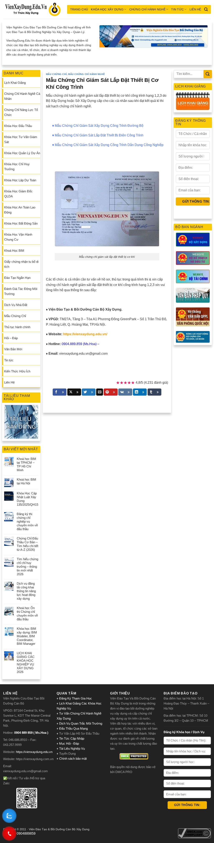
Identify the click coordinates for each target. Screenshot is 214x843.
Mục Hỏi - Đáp (69, 743)
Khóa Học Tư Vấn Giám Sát (20, 139)
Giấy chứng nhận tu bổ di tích (21, 264)
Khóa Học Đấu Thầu (18, 126)
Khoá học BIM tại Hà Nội (26, 481)
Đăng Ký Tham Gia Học (76, 698)
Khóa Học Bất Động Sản (21, 223)
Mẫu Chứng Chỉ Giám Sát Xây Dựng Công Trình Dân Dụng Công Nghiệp (109, 145)
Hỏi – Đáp (11, 338)
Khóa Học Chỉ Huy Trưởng (17, 166)
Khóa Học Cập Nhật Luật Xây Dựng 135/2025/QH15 (27, 498)
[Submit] (208, 74)
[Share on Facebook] (59, 392)
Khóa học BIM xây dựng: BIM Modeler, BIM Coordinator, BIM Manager (27, 636)
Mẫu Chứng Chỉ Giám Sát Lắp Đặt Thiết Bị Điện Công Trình (99, 135)
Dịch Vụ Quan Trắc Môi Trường (80, 723)
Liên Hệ (195, 9)
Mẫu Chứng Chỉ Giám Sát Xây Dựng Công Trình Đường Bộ (99, 125)
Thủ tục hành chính (17, 327)
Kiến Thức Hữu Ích (17, 371)
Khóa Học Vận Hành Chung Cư (18, 237)
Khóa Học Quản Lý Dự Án (22, 153)
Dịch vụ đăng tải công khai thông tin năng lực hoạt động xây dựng (26, 591)
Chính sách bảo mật (73, 758)
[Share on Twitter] (89, 392)
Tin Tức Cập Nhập (71, 738)
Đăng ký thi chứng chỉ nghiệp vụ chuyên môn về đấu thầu (27, 521)
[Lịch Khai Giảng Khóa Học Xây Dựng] (193, 101)
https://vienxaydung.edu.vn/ (85, 334)
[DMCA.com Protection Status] (133, 756)
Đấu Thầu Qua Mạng (73, 728)
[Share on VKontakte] (125, 392)
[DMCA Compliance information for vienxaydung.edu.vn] (194, 833)
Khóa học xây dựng (107, 9)
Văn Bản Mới (13, 349)
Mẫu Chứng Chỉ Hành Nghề (86, 74)
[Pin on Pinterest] (110, 392)
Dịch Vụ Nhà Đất (15, 305)
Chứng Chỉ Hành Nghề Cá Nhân (22, 96)
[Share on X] (74, 392)
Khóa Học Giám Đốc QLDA (18, 193)
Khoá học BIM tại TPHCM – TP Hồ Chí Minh (26, 464)
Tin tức (177, 9)
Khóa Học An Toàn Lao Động (19, 210)
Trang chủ (79, 9)
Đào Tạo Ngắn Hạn (17, 277)
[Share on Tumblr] (154, 392)
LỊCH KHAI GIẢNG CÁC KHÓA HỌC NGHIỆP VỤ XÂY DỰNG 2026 (25, 662)
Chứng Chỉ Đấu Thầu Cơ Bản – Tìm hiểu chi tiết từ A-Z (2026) (27, 544)
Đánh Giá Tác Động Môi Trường (20, 291)
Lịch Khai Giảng (15, 82)
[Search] (206, 9)
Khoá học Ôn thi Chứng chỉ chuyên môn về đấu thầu (27, 613)
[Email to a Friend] (99, 392)
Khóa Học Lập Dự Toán (20, 180)
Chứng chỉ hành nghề (147, 9)
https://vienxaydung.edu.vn (34, 752)
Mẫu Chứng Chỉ (15, 316)
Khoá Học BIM (14, 250)
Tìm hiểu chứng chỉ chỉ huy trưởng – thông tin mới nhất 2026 (27, 566)
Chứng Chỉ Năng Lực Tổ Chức (21, 112)
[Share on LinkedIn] (140, 392)
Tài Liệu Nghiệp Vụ (72, 748)
